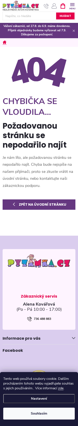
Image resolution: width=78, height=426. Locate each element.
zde (60, 388)
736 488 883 (42, 319)
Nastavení (39, 398)
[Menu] (72, 5)
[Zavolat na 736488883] (46, 6)
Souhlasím (39, 413)
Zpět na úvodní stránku (42, 204)
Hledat (65, 16)
